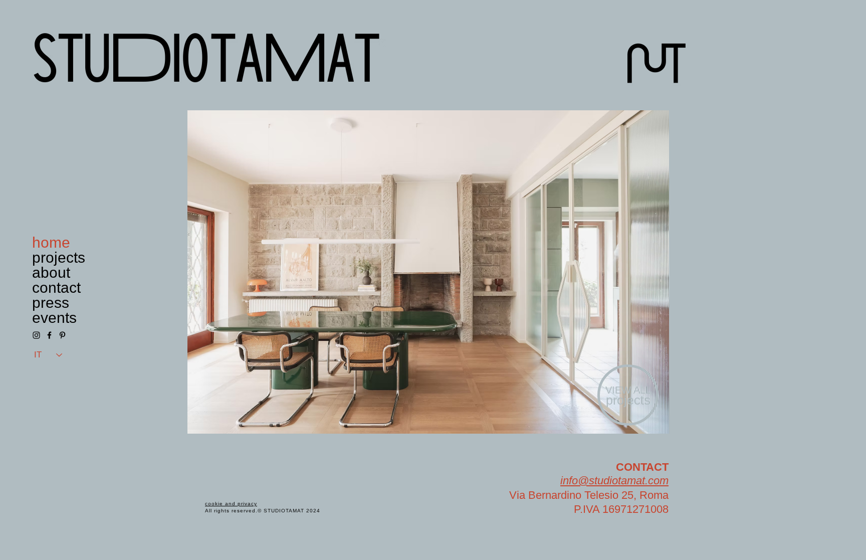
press (50, 302)
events (54, 317)
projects (58, 257)
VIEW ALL (628, 390)
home (51, 242)
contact (56, 287)
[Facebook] (49, 335)
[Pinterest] (62, 335)
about (51, 272)
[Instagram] (36, 335)
